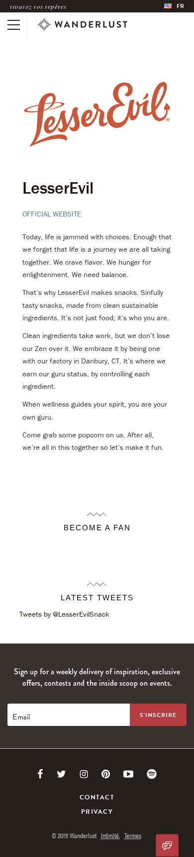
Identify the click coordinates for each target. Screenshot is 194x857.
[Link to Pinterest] (105, 774)
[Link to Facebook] (40, 774)
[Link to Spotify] (152, 774)
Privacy (97, 812)
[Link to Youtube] (128, 774)
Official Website (51, 213)
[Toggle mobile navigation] (13, 25)
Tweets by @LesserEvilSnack (64, 614)
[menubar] (174, 6)
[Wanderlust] (82, 24)
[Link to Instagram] (84, 774)
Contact (97, 797)
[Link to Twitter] (61, 774)
